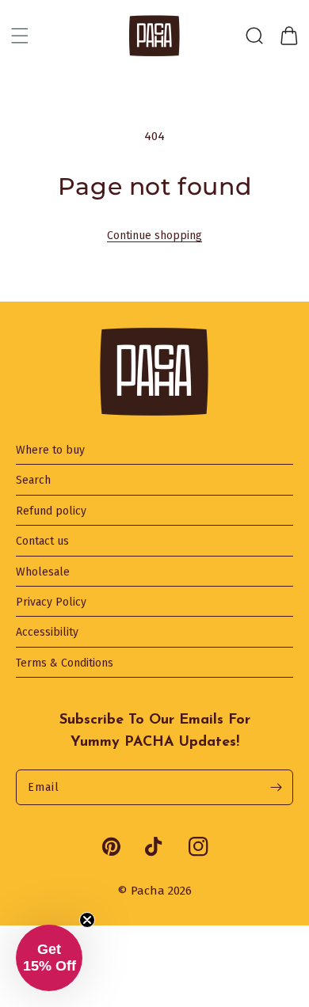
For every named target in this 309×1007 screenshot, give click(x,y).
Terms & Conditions (64, 663)
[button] (19, 35)
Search (33, 480)
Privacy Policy (51, 602)
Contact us (42, 541)
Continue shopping (154, 235)
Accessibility (47, 632)
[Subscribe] (275, 787)
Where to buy (50, 450)
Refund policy (51, 511)
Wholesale (43, 572)
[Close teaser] (87, 920)
